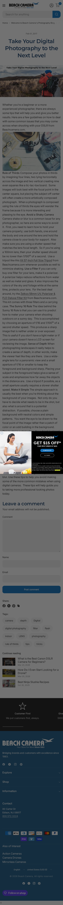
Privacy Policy (57, 470)
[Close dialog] (2, 433)
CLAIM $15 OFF (47, 450)
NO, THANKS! (47, 455)
